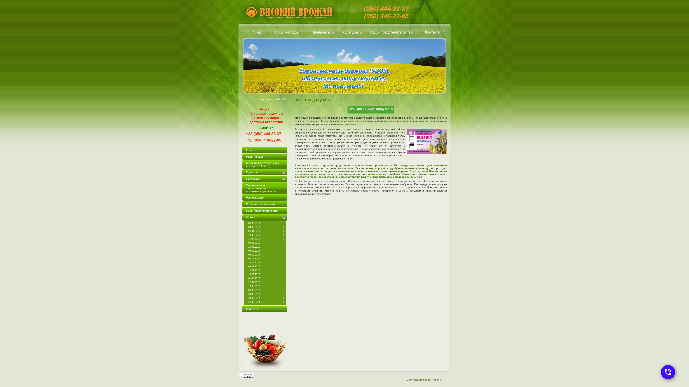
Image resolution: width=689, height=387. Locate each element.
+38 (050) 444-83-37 (263, 134)
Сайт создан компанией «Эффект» (425, 380)
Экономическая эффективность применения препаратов (261, 188)
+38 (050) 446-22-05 (263, 140)
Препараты (320, 32)
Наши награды (287, 32)
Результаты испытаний (260, 204)
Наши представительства (391, 32)
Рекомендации (255, 197)
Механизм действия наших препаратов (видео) (263, 164)
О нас (258, 32)
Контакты (432, 32)
